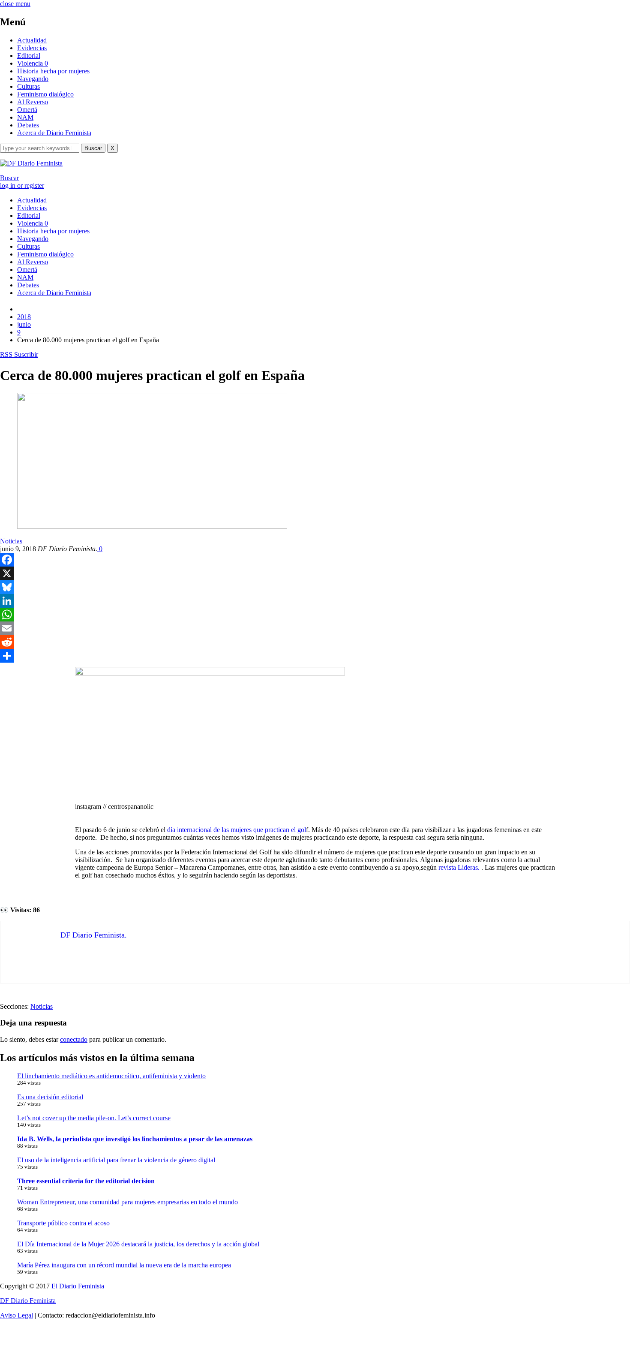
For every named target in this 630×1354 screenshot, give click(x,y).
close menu (15, 3)
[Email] (315, 628)
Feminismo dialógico (45, 94)
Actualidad (32, 40)
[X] (315, 573)
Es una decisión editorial (50, 1097)
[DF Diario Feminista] (31, 163)
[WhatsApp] (315, 614)
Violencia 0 (32, 63)
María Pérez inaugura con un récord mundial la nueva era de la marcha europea (124, 1265)
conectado (73, 1039)
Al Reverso (32, 102)
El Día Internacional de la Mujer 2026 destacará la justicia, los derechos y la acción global (138, 1244)
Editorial (28, 55)
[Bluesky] (315, 587)
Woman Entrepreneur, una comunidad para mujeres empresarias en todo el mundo (127, 1202)
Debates (28, 125)
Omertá (27, 109)
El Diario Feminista (77, 1286)
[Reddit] (315, 642)
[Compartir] (315, 656)
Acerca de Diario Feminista (54, 132)
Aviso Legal (16, 1315)
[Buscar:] (40, 147)
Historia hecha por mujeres (53, 71)
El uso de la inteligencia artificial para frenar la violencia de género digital (116, 1160)
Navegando (32, 78)
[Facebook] (315, 560)
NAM (25, 117)
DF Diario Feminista (28, 1300)
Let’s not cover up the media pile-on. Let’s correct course (94, 1118)
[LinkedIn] (315, 601)
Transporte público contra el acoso (63, 1223)
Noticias (11, 541)
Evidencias (32, 47)
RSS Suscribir (19, 354)
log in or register (22, 185)
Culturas (28, 86)
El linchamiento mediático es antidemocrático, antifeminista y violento (111, 1076)
